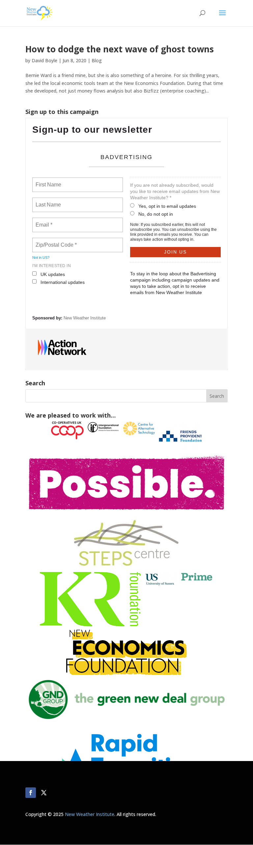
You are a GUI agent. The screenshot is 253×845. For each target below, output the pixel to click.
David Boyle (44, 60)
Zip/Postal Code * (54, 241)
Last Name (47, 201)
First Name (48, 181)
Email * (43, 221)
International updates (63, 282)
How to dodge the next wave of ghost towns (119, 49)
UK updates (53, 274)
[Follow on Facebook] (30, 792)
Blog (97, 60)
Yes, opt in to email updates (167, 206)
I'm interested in (51, 265)
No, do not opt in (155, 214)
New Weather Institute (85, 317)
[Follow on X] (44, 792)
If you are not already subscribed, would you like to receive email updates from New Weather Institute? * (175, 191)
